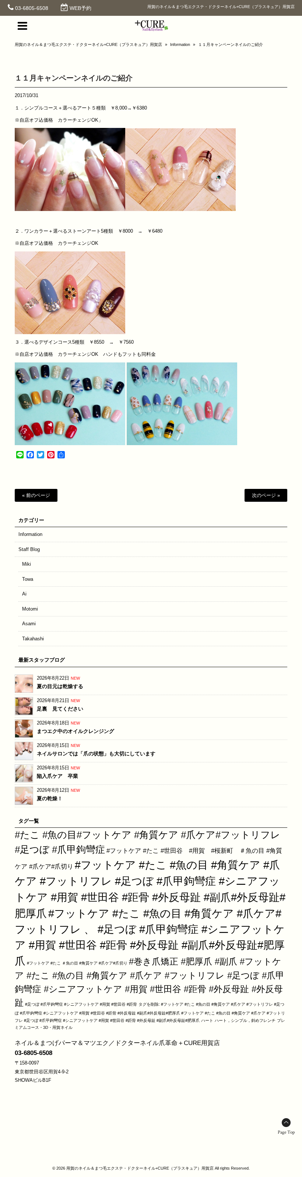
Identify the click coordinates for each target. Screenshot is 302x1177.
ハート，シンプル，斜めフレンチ (245, 1020)
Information (180, 44)
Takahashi (33, 638)
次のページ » (266, 495)
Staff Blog (29, 549)
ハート (207, 1020)
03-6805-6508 (31, 8)
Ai (24, 594)
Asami (29, 623)
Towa (27, 579)
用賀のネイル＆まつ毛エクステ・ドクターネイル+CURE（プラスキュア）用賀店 (88, 44)
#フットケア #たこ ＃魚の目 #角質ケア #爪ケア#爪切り (77, 963)
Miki (26, 564)
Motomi (30, 609)
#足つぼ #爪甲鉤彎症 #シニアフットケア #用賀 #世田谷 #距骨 (81, 1004)
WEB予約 (80, 8)
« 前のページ (36, 495)
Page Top (286, 1132)
